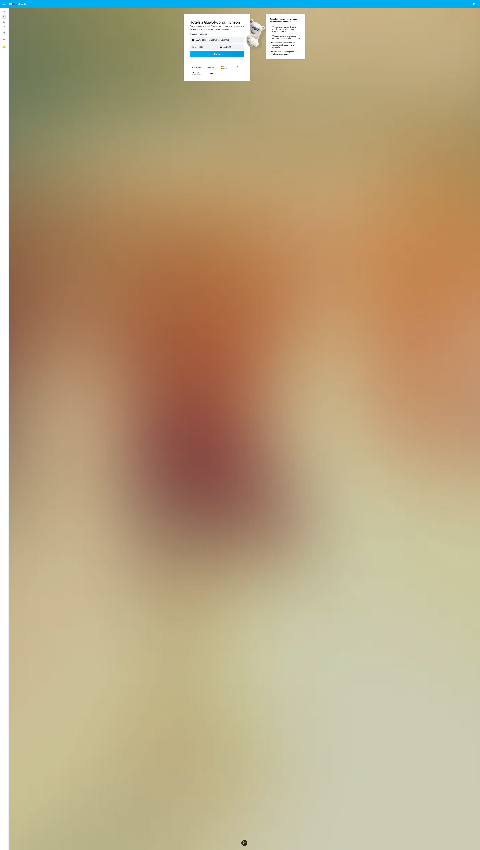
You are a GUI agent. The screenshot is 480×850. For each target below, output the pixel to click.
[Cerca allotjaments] (4, 16)
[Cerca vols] (4, 11)
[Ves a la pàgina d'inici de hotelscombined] (18, 4)
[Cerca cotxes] (4, 21)
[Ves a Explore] (4, 32)
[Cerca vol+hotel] (4, 27)
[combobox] (200, 34)
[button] (4, 4)
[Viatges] (4, 39)
